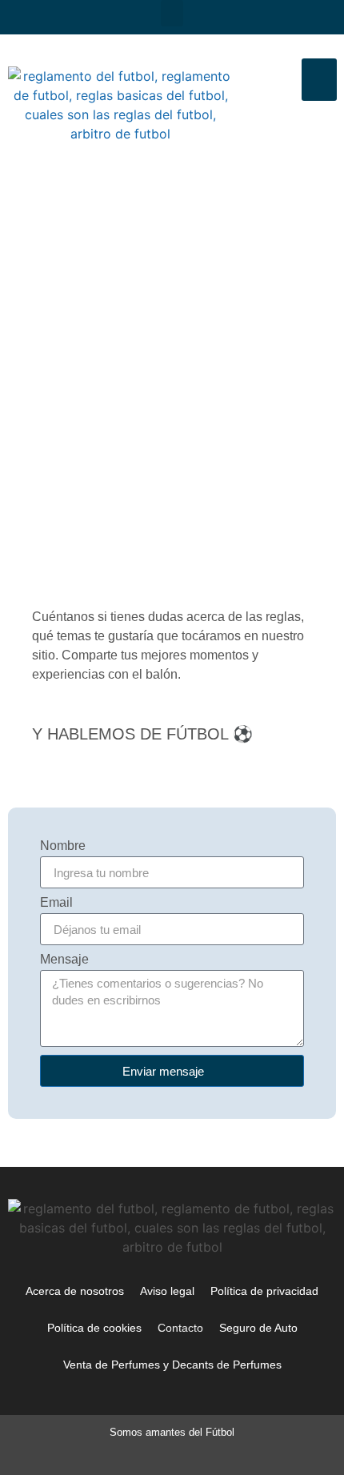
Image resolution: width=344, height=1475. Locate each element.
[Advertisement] (172, 355)
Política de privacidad (264, 1291)
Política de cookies (94, 1327)
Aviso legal (167, 1291)
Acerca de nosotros (75, 1291)
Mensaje (64, 959)
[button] (172, 13)
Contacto (180, 1327)
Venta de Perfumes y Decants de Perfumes (172, 1364)
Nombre (63, 846)
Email (56, 902)
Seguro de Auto (258, 1327)
